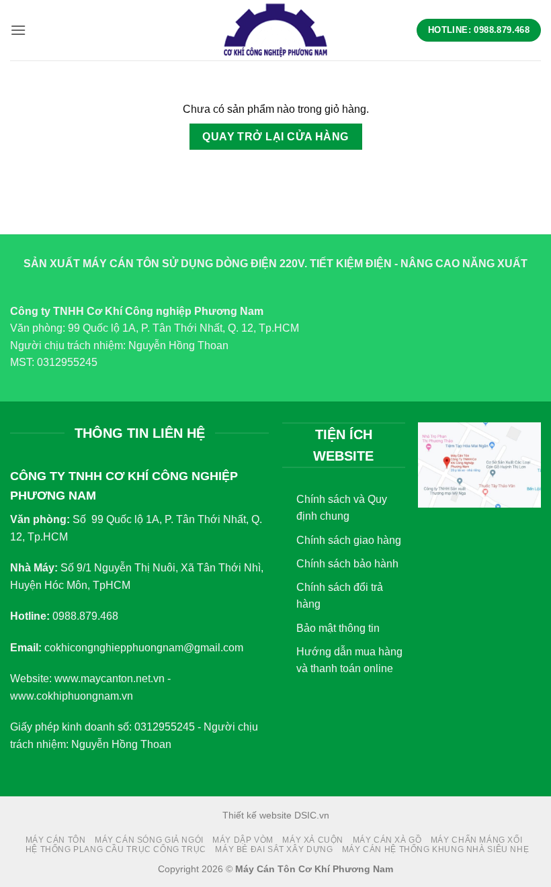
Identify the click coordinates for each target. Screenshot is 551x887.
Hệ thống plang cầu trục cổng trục (116, 849)
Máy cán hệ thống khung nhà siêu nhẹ (435, 849)
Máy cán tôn (56, 840)
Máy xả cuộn (312, 840)
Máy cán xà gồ (387, 840)
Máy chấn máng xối (476, 840)
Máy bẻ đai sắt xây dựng (274, 849)
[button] (18, 29)
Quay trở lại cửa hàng (275, 136)
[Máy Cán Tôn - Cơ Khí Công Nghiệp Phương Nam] (275, 30)
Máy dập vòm (242, 840)
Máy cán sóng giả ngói (149, 840)
